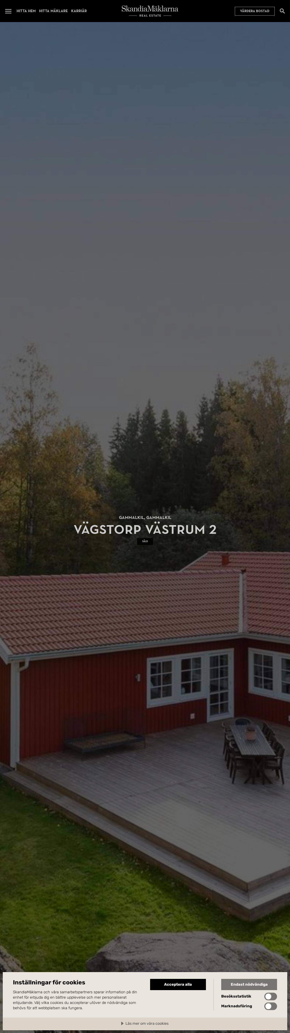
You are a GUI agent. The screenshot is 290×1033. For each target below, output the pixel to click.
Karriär (79, 11)
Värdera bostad (254, 11)
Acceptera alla (178, 984)
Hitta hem (26, 11)
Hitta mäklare (53, 11)
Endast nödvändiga (249, 984)
